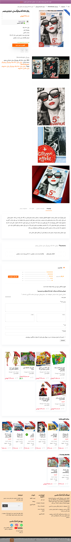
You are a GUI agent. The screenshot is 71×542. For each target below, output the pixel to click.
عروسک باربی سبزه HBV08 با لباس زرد (13, 368)
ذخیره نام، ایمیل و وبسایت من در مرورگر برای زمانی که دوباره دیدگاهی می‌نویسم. (45, 337)
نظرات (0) (31, 208)
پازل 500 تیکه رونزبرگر (40, 6)
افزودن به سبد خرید (20, 45)
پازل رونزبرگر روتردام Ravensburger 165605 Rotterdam (53, 472)
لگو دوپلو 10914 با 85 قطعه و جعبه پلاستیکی (59, 369)
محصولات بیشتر (23, 208)
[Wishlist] (59, 540)
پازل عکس (26, 68)
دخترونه (20, 68)
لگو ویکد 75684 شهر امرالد (28, 368)
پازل (21, 62)
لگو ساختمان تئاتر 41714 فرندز (60, 398)
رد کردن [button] (21, 2)
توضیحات (49, 208)
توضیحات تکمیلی (40, 208)
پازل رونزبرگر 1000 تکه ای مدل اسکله (20, 435)
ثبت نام (42, 500)
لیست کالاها (32, 498)
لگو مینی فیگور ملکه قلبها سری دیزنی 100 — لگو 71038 (44, 399)
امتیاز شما (64, 297)
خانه (68, 6)
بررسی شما (63, 302)
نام (65, 325)
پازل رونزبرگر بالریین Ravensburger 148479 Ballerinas (65, 472)
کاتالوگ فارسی (20, 23)
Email (64, 331)
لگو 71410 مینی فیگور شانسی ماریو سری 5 (44, 368)
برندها (34, 501)
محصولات (63, 6)
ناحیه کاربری (41, 514)
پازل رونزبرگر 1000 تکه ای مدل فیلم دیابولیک (42, 436)
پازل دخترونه (5, 66)
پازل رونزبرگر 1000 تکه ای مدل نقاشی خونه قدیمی (65, 436)
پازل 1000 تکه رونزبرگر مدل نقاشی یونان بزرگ (8, 436)
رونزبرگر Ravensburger (53, 6)
